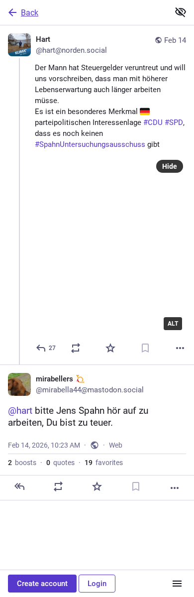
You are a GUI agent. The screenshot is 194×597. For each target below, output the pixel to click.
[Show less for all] (180, 12)
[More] (180, 348)
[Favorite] (110, 348)
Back (29, 12)
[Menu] (177, 583)
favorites (104, 463)
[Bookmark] (145, 348)
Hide (169, 166)
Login (97, 583)
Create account (42, 583)
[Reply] (19, 486)
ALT (173, 323)
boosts (22, 463)
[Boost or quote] (76, 348)
